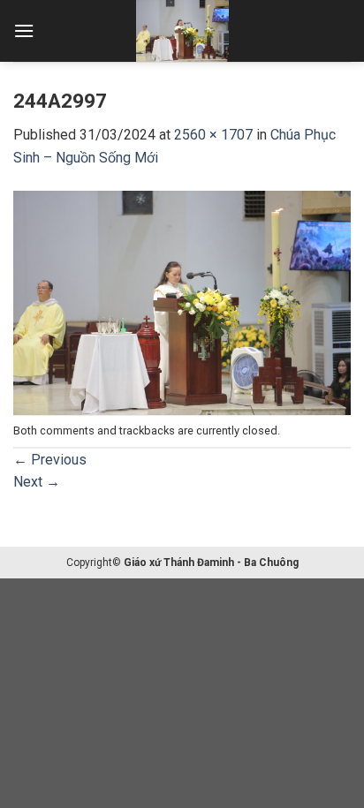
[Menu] (23, 30)
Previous (50, 459)
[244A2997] (182, 301)
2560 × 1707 (213, 134)
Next (36, 481)
